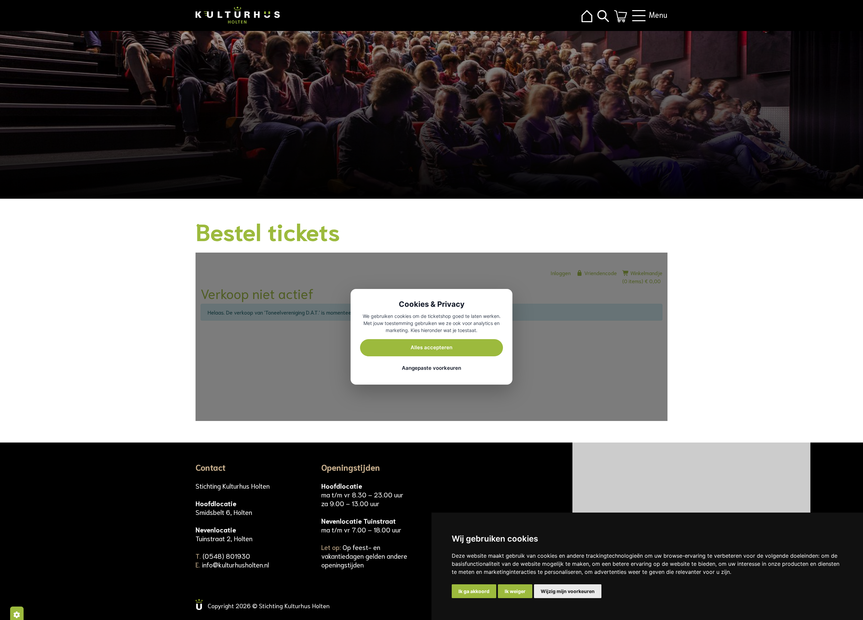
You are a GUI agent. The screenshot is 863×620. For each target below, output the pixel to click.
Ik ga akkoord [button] (473, 591)
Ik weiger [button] (515, 591)
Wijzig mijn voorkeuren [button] (568, 591)
